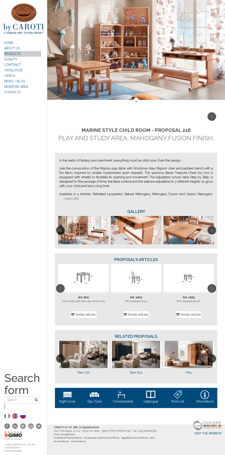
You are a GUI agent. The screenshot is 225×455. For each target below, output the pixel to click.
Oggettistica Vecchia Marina (135, 438)
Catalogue (13, 70)
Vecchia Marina (78, 441)
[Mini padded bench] (188, 278)
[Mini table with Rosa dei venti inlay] (83, 278)
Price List (177, 401)
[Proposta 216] (7, 416)
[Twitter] (39, 426)
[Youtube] (31, 426)
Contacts (12, 92)
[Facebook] (7, 426)
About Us (12, 48)
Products (12, 54)
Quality (10, 59)
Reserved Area (16, 86)
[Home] (23, 18)
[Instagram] (23, 426)
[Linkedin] (15, 426)
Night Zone (67, 401)
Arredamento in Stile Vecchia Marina (102, 438)
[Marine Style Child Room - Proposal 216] (15, 416)
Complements (123, 401)
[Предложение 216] (23, 416)
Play (189, 372)
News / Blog (14, 81)
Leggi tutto (71, 198)
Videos (9, 75)
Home (8, 43)
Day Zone (94, 401)
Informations (205, 401)
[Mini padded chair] (136, 278)
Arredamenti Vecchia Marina (68, 438)
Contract (12, 65)
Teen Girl (83, 372)
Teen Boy (136, 372)
